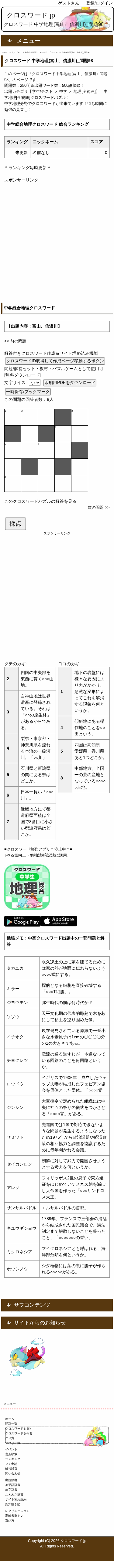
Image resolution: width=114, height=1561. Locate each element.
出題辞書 (11, 1480)
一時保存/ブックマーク (28, 391)
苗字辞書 (11, 1489)
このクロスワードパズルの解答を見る (40, 501)
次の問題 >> (99, 507)
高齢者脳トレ (14, 1515)
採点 (15, 523)
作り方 (9, 1438)
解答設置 (11, 1468)
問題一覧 (11, 1423)
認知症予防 (12, 1504)
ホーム (9, 1419)
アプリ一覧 (12, 1443)
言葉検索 (11, 1454)
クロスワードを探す (19, 1428)
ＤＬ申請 (11, 1463)
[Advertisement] (57, 239)
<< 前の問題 (15, 341)
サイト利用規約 (15, 1499)
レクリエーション (17, 1510)
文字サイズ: (16, 382)
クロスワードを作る (19, 1433)
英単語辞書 (12, 1485)
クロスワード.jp (30, 15)
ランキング (12, 1459)
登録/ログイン (99, 3)
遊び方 (9, 1520)
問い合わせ (12, 1473)
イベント (11, 1449)
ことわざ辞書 (14, 1494)
